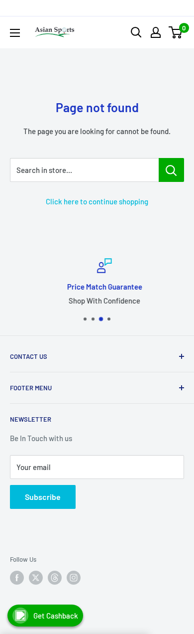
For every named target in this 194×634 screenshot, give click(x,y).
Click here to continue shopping (97, 201)
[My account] (156, 32)
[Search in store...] (171, 170)
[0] (176, 32)
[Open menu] (15, 33)
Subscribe (43, 496)
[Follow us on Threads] (55, 578)
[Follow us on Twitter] (36, 578)
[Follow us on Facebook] (17, 578)
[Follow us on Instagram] (74, 578)
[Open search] (136, 32)
